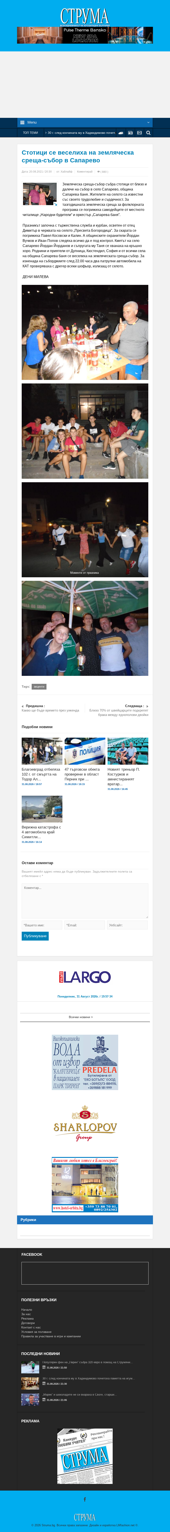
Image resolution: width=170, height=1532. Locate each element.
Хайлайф (66, 171)
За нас (26, 1314)
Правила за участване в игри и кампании (51, 1336)
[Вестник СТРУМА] (85, 17)
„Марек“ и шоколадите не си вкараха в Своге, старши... (79, 1394)
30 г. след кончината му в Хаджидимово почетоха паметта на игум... (88, 1378)
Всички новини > (81, 1017)
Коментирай (85, 171)
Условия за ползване (36, 1332)
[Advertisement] (85, 85)
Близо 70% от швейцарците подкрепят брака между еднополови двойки (118, 710)
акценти (39, 686)
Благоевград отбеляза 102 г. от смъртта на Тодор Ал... (41, 774)
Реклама (27, 1318)
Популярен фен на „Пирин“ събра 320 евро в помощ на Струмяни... (87, 1362)
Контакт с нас (31, 1327)
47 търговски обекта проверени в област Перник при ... (82, 774)
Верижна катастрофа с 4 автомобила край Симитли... (41, 832)
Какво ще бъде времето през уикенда (50, 708)
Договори (28, 1323)
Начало (26, 1309)
